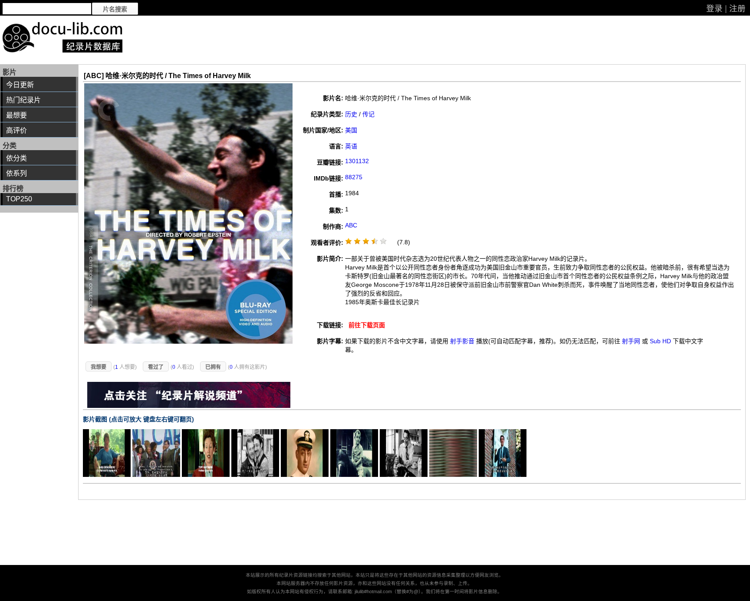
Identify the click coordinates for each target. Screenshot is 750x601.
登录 (714, 8)
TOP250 (19, 199)
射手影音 (462, 341)
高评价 (16, 130)
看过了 (156, 367)
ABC (351, 225)
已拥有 (213, 367)
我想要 (98, 367)
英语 (351, 146)
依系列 (16, 173)
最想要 (16, 115)
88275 (353, 177)
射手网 (631, 341)
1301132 (357, 161)
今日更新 (20, 85)
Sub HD (660, 341)
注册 (737, 8)
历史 (351, 114)
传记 (368, 114)
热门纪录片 (23, 100)
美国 (351, 130)
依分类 (16, 158)
